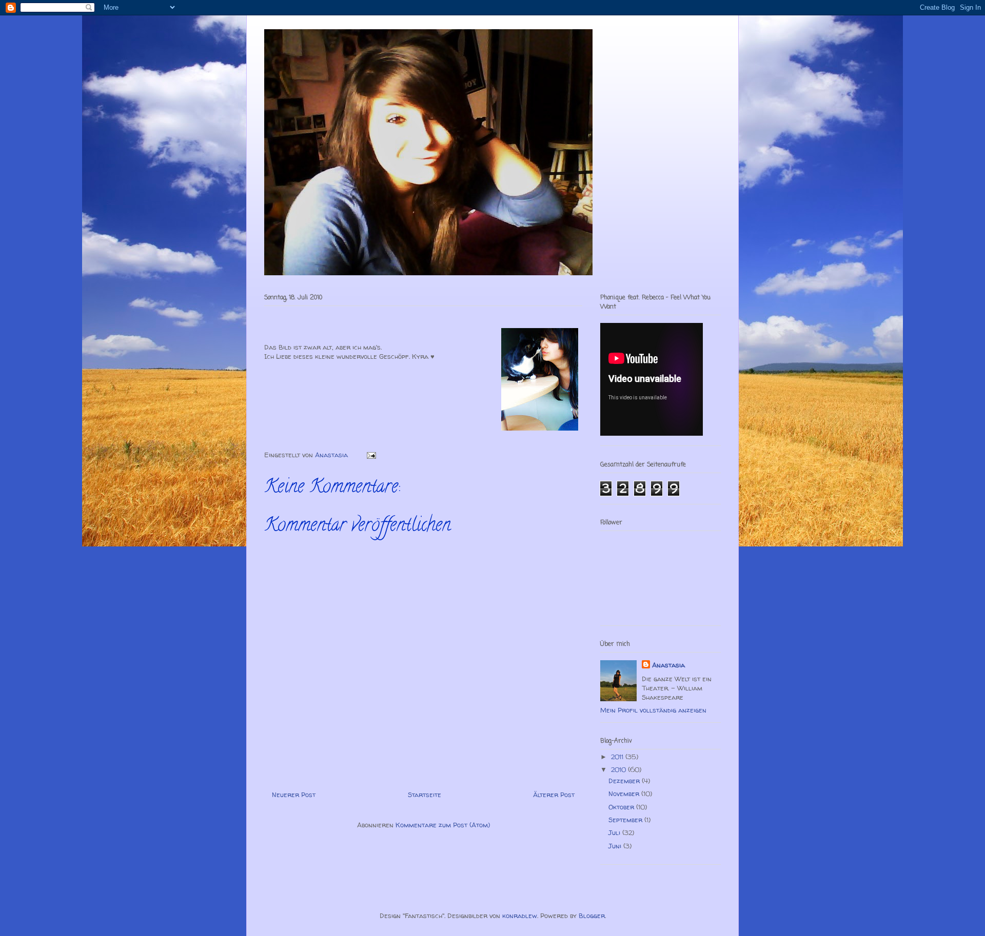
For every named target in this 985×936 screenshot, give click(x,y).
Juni (615, 845)
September (626, 819)
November (624, 793)
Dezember (625, 780)
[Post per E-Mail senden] (370, 454)
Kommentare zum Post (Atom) (443, 824)
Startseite (424, 794)
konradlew (519, 915)
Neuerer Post (294, 794)
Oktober (622, 806)
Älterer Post (554, 794)
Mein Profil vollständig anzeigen (653, 710)
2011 (618, 756)
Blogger (592, 915)
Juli (615, 832)
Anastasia (668, 664)
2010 (619, 769)
